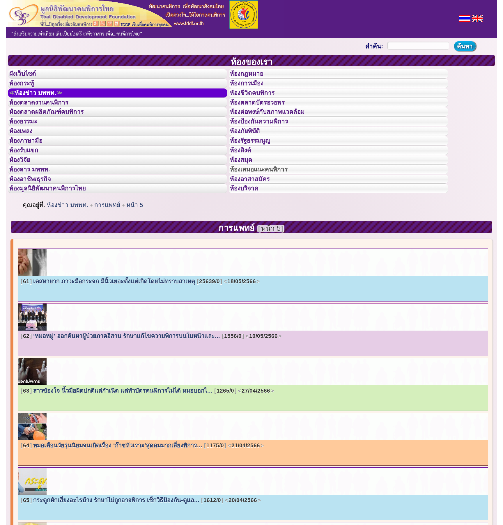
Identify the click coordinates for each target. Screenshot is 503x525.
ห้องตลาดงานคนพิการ (46, 115)
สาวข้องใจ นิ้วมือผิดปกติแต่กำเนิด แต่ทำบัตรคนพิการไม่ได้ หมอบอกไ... (146, 436)
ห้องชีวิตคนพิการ (258, 101)
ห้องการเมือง (252, 88)
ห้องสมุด (245, 193)
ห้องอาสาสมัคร (255, 219)
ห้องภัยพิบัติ (249, 154)
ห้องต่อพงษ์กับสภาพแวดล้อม (276, 127)
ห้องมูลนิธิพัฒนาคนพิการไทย (56, 232)
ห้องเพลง (25, 154)
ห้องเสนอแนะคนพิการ (266, 206)
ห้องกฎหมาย (251, 75)
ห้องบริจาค (249, 232)
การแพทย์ (108, 250)
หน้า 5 (134, 250)
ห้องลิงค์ (244, 180)
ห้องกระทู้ (25, 88)
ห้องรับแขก (28, 180)
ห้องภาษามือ (30, 167)
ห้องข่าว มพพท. (42, 101)
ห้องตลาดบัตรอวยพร (264, 115)
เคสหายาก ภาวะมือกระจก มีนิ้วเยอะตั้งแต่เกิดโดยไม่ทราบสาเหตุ (139, 326)
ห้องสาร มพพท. (35, 206)
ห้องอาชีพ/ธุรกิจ (36, 219)
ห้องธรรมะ (27, 140)
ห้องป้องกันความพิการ (266, 140)
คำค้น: (374, 46)
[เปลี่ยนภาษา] (464, 17)
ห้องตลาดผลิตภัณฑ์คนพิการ (55, 127)
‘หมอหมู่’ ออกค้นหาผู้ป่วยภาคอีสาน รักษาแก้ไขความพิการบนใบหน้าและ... (150, 381)
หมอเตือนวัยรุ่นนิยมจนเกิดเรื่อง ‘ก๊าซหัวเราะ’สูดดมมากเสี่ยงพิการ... (141, 490)
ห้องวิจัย (23, 193)
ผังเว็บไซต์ (27, 75)
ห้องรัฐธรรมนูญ (256, 167)
